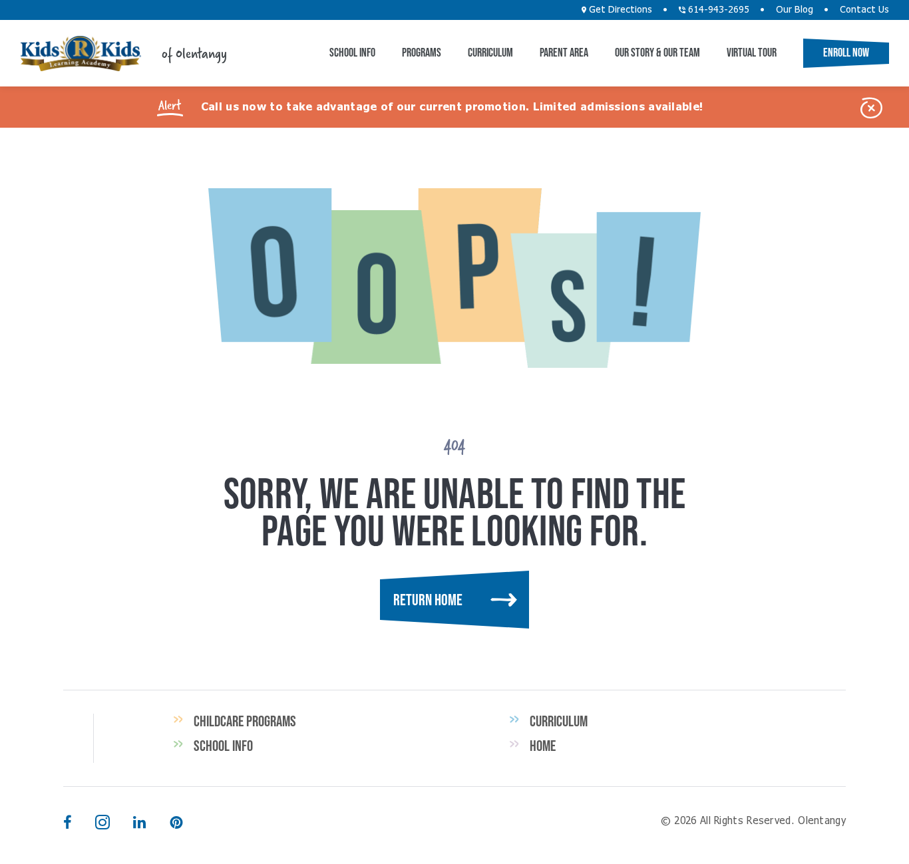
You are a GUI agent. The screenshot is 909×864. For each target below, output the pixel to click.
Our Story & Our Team (657, 52)
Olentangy (80, 53)
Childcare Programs (245, 721)
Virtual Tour (752, 52)
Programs (421, 52)
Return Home (427, 600)
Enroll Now (846, 52)
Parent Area (564, 52)
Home (543, 745)
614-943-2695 (717, 10)
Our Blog (794, 10)
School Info (352, 52)
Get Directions (619, 10)
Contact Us (864, 10)
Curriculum (490, 52)
